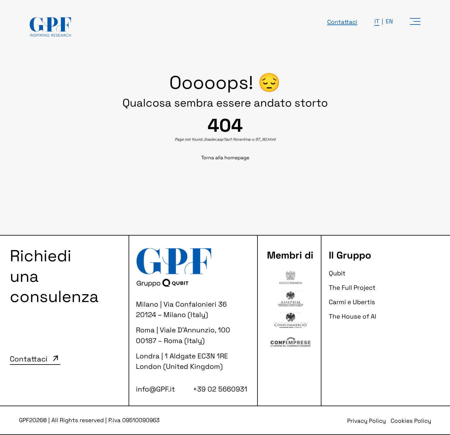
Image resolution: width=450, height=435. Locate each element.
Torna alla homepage (225, 157)
